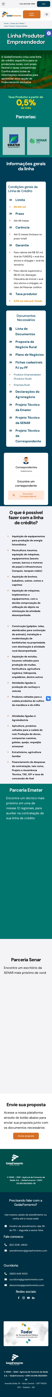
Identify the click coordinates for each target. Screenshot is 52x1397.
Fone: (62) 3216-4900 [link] (27, 4)
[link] (49, 33)
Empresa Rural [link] (22, 384)
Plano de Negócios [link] (29, 355)
